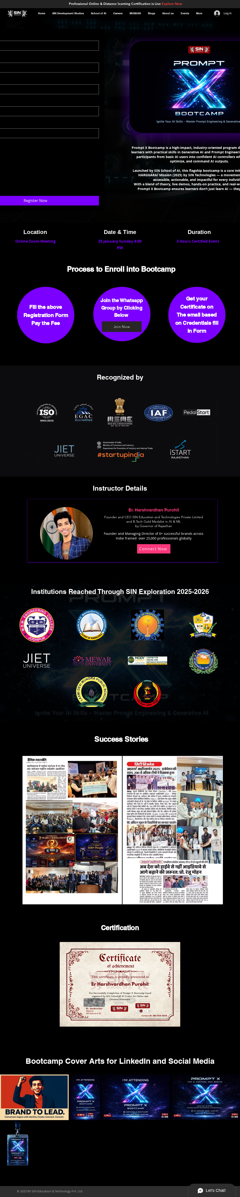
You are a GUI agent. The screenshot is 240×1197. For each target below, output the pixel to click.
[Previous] (25, 829)
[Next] (214, 829)
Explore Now (172, 4)
